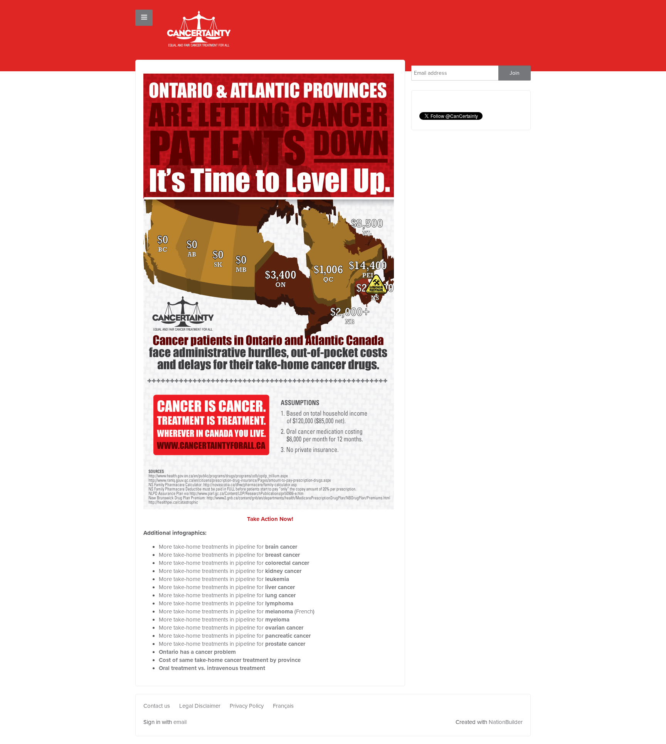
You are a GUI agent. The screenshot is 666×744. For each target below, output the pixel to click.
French (304, 611)
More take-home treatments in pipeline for (228, 546)
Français (283, 705)
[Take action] (268, 290)
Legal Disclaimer (199, 705)
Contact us (156, 705)
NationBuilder (506, 722)
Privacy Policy (247, 705)
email (180, 722)
